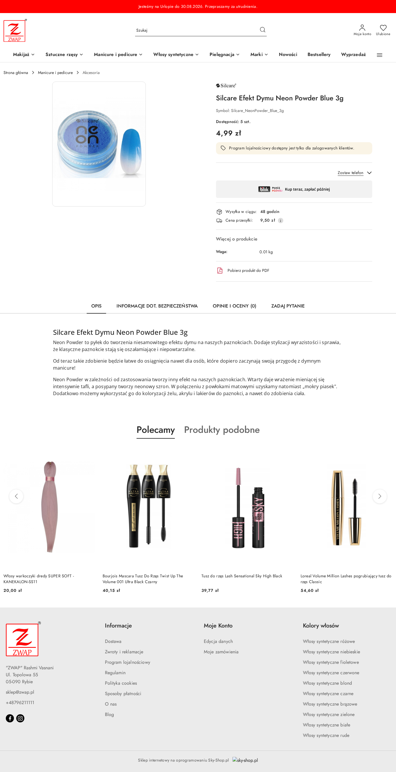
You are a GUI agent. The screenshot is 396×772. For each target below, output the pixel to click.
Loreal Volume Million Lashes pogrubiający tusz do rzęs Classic (269, 579)
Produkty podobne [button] (222, 429)
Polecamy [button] (156, 429)
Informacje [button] (118, 625)
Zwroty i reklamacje (124, 651)
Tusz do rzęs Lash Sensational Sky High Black (166, 576)
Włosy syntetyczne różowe (329, 641)
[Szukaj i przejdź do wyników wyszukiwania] (263, 30)
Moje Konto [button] (218, 625)
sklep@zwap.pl (20, 692)
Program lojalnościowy (127, 662)
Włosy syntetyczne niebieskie (331, 651)
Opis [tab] (96, 306)
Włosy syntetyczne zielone (329, 714)
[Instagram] (20, 718)
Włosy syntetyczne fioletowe (331, 662)
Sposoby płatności (123, 693)
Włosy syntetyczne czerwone (331, 672)
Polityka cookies (121, 683)
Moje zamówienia (221, 651)
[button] (259, 55)
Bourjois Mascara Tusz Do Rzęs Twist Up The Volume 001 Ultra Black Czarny (66, 579)
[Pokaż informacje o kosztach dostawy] (280, 220)
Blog (109, 714)
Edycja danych (218, 641)
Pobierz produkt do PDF (248, 270)
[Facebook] (10, 718)
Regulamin (115, 672)
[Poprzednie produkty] (16, 496)
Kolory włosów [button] (321, 625)
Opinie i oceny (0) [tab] (234, 306)
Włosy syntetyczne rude (326, 735)
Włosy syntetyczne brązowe (330, 704)
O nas (111, 704)
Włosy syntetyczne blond (327, 683)
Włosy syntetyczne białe (326, 725)
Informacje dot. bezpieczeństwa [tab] (157, 306)
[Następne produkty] (380, 496)
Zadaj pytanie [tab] (288, 306)
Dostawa (113, 641)
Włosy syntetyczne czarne (328, 693)
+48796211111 (20, 702)
